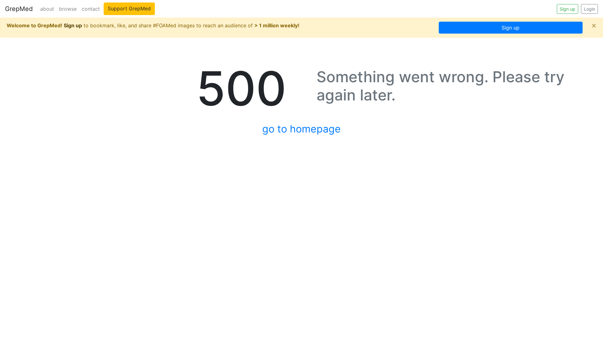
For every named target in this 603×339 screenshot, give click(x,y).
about (47, 9)
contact (91, 9)
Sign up (567, 9)
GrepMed (19, 9)
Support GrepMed (129, 8)
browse (68, 9)
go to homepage (301, 129)
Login (589, 9)
